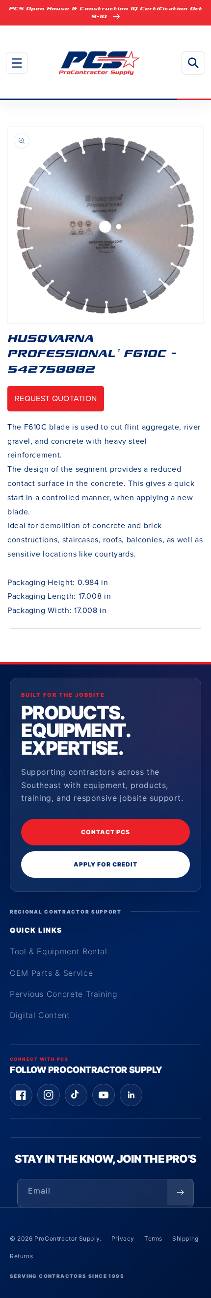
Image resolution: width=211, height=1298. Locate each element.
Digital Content (40, 1015)
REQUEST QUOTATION (56, 398)
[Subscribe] (180, 1192)
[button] (16, 63)
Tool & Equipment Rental (58, 951)
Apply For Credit (105, 864)
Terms (153, 1238)
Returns (21, 1256)
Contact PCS (105, 832)
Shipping (185, 1238)
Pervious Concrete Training (64, 994)
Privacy (122, 1238)
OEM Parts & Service (51, 973)
